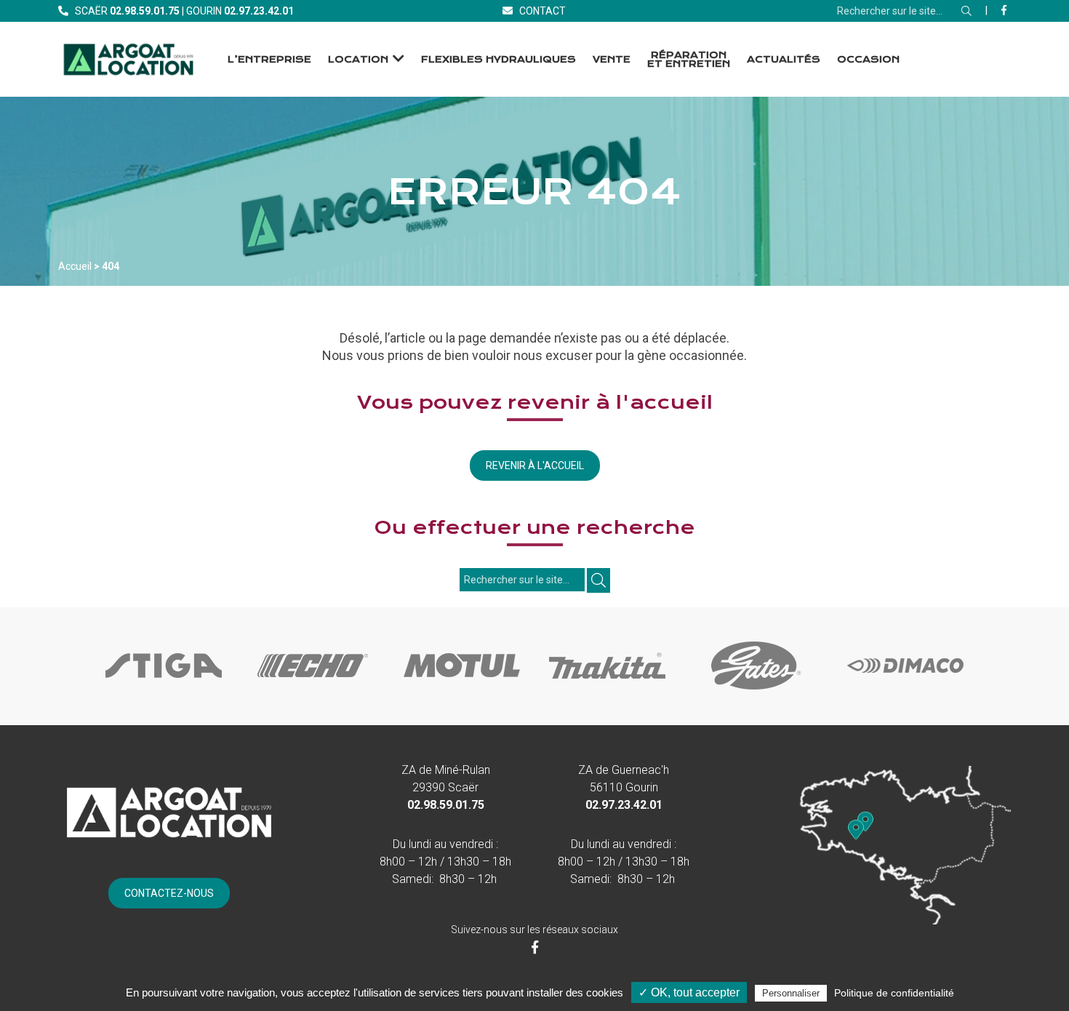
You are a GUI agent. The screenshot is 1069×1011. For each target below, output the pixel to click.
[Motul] (462, 691)
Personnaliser (791, 993)
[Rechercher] (966, 11)
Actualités (783, 59)
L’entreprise (269, 59)
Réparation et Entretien (688, 59)
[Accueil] (128, 59)
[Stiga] (163, 691)
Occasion (868, 59)
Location (358, 59)
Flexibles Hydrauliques (498, 59)
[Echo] (313, 691)
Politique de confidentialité (894, 993)
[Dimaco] (905, 691)
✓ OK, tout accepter (689, 992)
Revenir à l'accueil (535, 465)
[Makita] (607, 691)
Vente (611, 59)
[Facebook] (1003, 10)
